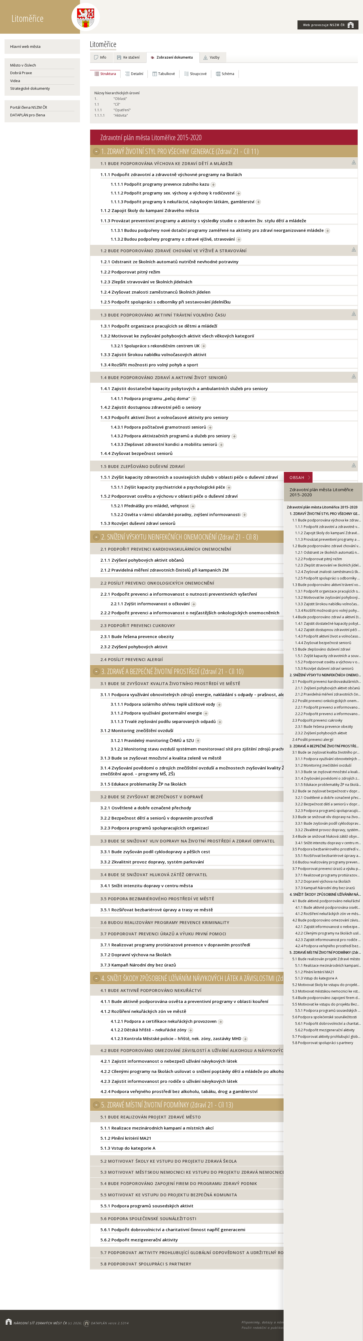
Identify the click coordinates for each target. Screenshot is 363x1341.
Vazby (215, 57)
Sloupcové (198, 73)
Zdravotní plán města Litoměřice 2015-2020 (322, 507)
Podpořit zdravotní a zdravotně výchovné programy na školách (328, 526)
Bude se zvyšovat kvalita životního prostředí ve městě (326, 752)
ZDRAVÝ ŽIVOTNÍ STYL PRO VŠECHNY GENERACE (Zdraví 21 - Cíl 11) (325, 513)
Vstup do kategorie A (316, 978)
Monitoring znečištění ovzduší (323, 765)
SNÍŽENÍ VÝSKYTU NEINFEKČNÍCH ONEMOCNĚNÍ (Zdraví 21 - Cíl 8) (325, 675)
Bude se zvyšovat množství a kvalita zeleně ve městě (328, 771)
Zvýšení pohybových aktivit (321, 733)
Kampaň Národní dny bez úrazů (325, 888)
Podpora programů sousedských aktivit (328, 1010)
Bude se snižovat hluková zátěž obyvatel (326, 836)
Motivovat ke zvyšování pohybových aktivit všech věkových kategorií (328, 597)
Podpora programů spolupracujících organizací (328, 810)
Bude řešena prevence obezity (324, 726)
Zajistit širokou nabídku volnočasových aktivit (328, 604)
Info (103, 57)
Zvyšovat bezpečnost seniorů (323, 642)
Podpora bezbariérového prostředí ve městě (326, 849)
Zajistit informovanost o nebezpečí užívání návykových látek (328, 926)
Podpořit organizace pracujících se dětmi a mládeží (328, 591)
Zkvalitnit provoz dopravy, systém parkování (328, 829)
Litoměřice (103, 44)
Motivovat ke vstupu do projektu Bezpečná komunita (326, 1004)
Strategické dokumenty (30, 88)
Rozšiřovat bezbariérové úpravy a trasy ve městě (328, 855)
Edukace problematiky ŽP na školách (328, 784)
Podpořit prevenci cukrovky (317, 720)
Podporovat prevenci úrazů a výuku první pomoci (326, 868)
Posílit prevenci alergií (312, 739)
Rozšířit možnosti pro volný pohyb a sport (328, 610)
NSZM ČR (324, 25)
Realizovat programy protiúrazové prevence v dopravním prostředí (328, 875)
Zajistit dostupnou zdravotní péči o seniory (328, 629)
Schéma (228, 73)
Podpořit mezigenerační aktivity (324, 1030)
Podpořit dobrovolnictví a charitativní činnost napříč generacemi (328, 1023)
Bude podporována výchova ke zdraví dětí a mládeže (326, 520)
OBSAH (297, 477)
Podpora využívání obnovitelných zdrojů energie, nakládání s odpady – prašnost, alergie (328, 758)
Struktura (108, 73)
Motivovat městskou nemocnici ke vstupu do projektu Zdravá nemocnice (326, 991)
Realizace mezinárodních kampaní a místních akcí (328, 965)
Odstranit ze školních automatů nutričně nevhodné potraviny (328, 552)
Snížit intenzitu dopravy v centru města (328, 842)
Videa (15, 80)
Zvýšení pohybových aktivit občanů (327, 688)
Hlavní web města (25, 46)
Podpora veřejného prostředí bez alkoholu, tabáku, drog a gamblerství (328, 946)
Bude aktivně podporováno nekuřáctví (326, 901)
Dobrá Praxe (21, 72)
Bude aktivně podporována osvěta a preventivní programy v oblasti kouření (328, 907)
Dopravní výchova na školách (323, 881)
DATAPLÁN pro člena (27, 114)
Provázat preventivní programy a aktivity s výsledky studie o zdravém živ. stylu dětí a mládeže (328, 539)
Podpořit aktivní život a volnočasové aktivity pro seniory (328, 636)
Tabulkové (166, 73)
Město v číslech (23, 65)
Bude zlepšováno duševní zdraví (321, 649)
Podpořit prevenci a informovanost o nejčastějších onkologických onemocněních (328, 713)
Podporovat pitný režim (318, 559)
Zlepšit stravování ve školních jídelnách (328, 565)
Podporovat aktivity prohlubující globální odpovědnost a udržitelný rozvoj (326, 1036)
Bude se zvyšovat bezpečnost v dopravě (326, 791)
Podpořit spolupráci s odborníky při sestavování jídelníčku (328, 578)
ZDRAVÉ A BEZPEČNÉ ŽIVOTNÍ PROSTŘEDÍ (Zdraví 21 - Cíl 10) (325, 746)
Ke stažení (131, 57)
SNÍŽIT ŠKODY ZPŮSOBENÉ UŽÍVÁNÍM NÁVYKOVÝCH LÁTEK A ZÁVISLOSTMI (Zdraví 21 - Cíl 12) (325, 894)
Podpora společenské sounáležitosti (324, 1017)
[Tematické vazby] (354, 162)
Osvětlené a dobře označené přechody (328, 797)
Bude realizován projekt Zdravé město (326, 959)
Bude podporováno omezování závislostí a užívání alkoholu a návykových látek (326, 920)
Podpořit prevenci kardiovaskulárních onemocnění (326, 681)
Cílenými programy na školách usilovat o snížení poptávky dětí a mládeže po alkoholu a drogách (328, 933)
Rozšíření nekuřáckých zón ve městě (328, 914)
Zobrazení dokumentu (175, 57)
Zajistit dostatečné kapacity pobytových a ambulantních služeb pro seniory (328, 623)
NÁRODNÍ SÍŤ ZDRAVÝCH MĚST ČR (40, 1323)
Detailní (137, 73)
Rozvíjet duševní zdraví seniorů (324, 668)
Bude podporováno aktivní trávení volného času (326, 584)
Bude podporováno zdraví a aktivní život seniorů (326, 617)
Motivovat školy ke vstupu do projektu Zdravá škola (326, 984)
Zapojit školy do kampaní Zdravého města (328, 533)
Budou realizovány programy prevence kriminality (326, 862)
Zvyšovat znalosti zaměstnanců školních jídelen (328, 571)
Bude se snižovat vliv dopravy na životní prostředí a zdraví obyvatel (326, 817)
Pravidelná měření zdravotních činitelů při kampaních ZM (328, 694)
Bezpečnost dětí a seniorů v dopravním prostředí (328, 804)
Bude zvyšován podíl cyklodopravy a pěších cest (328, 823)
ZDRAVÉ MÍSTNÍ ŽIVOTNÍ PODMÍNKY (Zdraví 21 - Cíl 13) (325, 952)
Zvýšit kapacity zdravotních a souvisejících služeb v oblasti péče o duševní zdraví (328, 655)
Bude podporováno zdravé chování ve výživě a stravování (326, 546)
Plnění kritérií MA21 (314, 972)
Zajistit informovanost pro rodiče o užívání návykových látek (328, 939)
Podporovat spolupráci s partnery (322, 1042)
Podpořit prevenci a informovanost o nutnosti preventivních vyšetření (328, 707)
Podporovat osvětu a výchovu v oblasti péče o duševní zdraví (328, 662)
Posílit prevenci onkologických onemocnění (326, 700)
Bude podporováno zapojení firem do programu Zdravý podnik (326, 997)
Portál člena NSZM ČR (28, 107)
